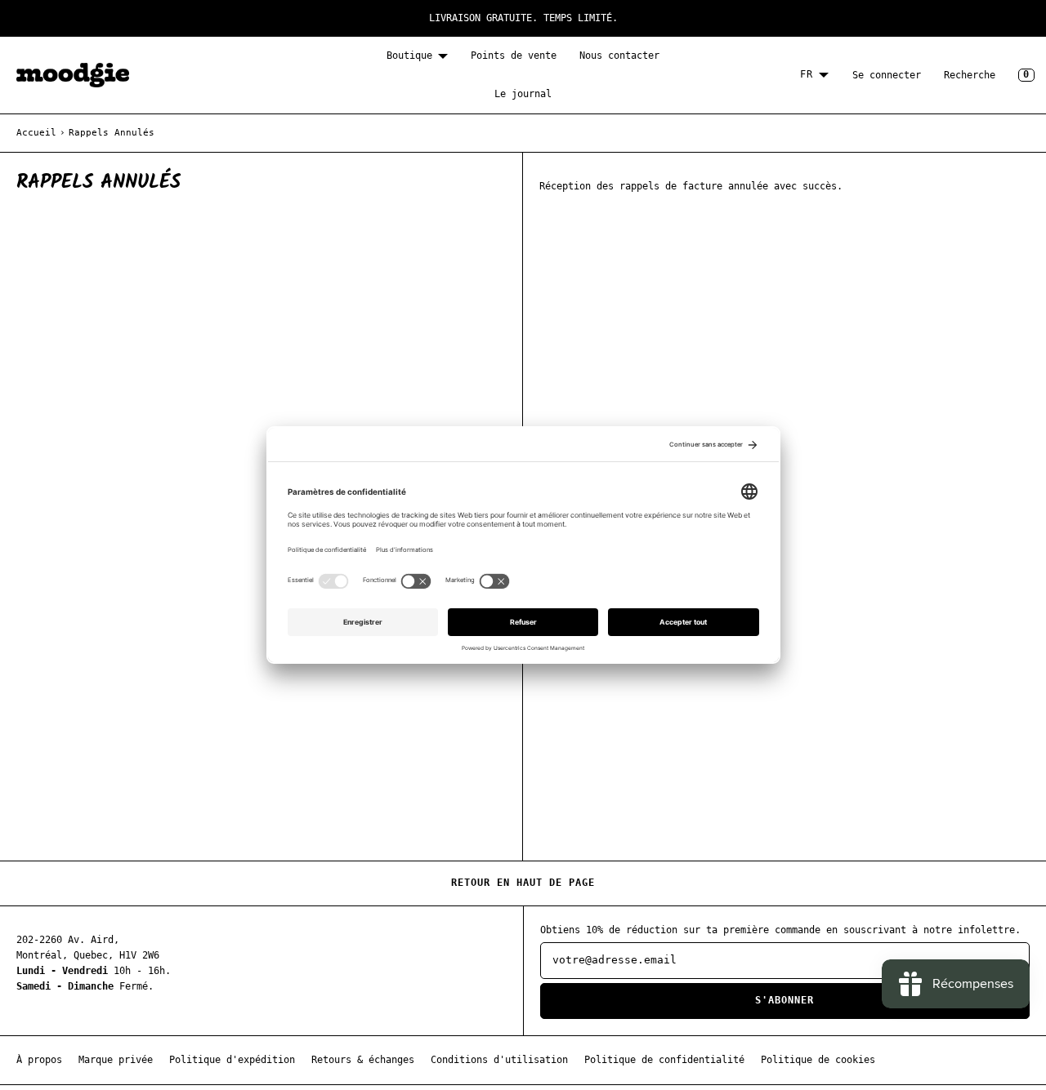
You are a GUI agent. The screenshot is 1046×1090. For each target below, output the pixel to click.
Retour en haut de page (523, 882)
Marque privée (115, 1060)
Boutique (409, 55)
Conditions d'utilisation (499, 1060)
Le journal (523, 94)
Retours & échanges (362, 1060)
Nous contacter (619, 55)
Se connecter (886, 75)
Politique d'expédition (232, 1060)
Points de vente (514, 55)
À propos (39, 1060)
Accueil (36, 132)
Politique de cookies (818, 1060)
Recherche (969, 75)
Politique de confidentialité (664, 1060)
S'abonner (784, 1000)
